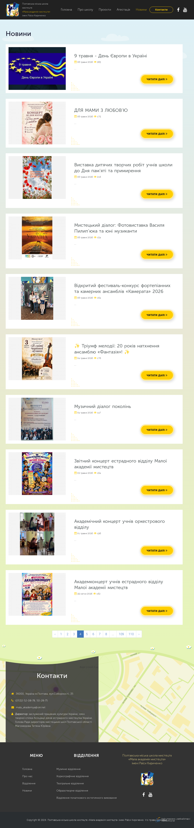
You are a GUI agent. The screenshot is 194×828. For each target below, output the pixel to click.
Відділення (28, 783)
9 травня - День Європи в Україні (110, 55)
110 (131, 634)
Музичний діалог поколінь (102, 406)
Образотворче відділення (72, 790)
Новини (141, 9)
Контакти (161, 9)
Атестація (123, 9)
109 (121, 634)
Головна (66, 9)
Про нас (27, 776)
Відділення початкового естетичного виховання (86, 797)
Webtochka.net (168, 820)
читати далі (156, 79)
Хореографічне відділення (72, 776)
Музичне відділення (68, 769)
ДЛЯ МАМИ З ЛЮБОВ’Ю (101, 110)
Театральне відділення (70, 783)
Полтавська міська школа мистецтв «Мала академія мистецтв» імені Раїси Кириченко (96, 819)
